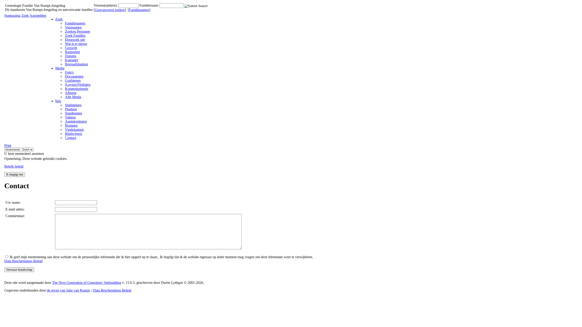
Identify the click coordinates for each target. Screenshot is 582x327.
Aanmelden (38, 15)
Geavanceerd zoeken (110, 10)
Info (58, 101)
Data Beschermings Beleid (23, 261)
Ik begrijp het (14, 174)
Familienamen (139, 10)
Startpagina (12, 15)
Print (7, 145)
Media (59, 68)
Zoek (25, 15)
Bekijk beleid (13, 166)
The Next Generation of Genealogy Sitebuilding (86, 283)
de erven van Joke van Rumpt (68, 290)
